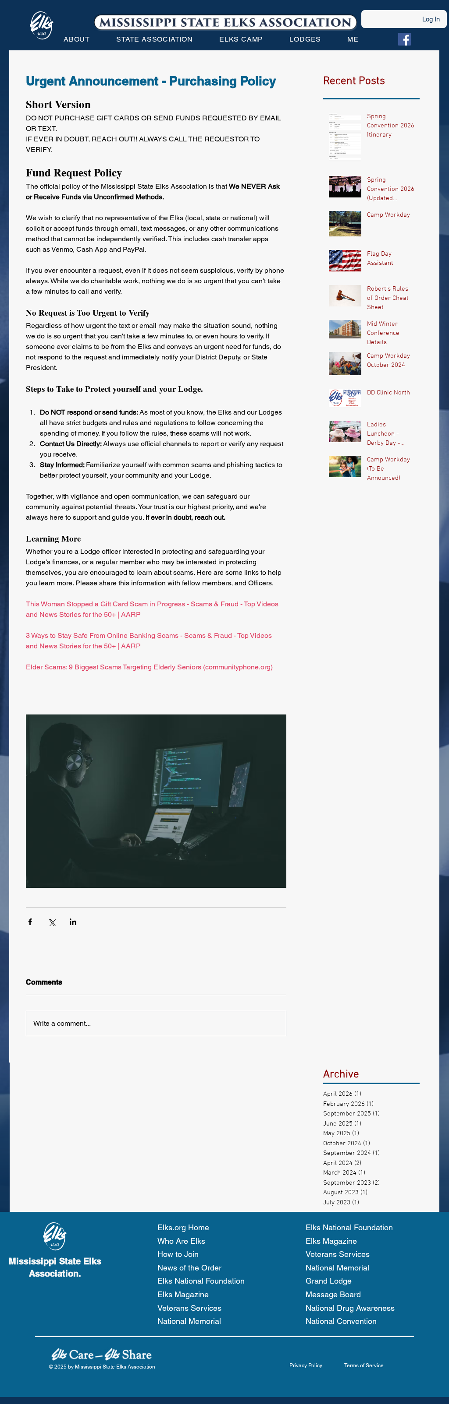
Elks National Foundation (201, 1280)
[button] (76, 39)
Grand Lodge (329, 1280)
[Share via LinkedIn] (73, 922)
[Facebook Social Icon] (404, 39)
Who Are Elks (181, 1241)
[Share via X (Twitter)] (51, 922)
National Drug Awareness (350, 1308)
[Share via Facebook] (30, 922)
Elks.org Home (183, 1227)
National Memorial (189, 1321)
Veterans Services (189, 1308)
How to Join (178, 1254)
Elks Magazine (183, 1294)
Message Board (333, 1294)
